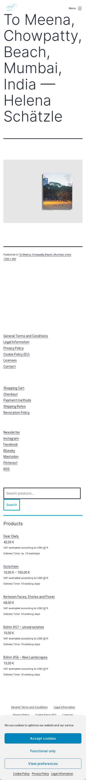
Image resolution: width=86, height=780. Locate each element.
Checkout (10, 394)
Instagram (11, 438)
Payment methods (17, 400)
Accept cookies (43, 738)
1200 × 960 (9, 259)
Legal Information (62, 773)
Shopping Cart (13, 388)
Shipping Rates (14, 406)
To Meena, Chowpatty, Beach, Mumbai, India (45, 254)
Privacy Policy (40, 773)
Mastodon (11, 456)
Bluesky (9, 450)
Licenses (10, 360)
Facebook (10, 444)
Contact (9, 366)
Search (11, 505)
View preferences (43, 763)
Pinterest (10, 463)
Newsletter (11, 432)
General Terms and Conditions (25, 336)
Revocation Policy (16, 412)
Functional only (43, 751)
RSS (6, 469)
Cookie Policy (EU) (16, 354)
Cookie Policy (21, 773)
